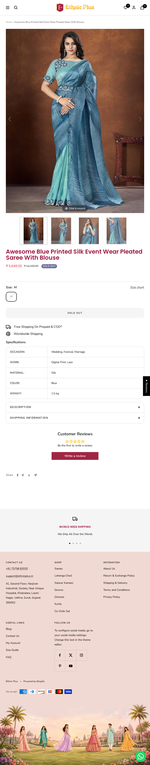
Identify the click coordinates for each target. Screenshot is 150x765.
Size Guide (12, 650)
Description (20, 407)
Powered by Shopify (34, 681)
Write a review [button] (75, 456)
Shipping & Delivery (115, 583)
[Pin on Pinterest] (23, 475)
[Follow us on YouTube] (70, 666)
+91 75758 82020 (17, 568)
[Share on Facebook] (17, 475)
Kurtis (58, 604)
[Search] (16, 7)
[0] (125, 7)
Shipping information (29, 418)
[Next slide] (140, 119)
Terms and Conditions (116, 590)
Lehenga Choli (63, 576)
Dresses (59, 597)
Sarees (58, 568)
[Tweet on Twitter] (29, 475)
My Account (13, 643)
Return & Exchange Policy (119, 576)
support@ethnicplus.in (19, 576)
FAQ (8, 657)
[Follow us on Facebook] (59, 655)
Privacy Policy (111, 597)
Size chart (137, 287)
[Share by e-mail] (35, 475)
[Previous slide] (10, 119)
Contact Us (12, 636)
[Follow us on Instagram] (81, 655)
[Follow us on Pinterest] (59, 666)
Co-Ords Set (62, 611)
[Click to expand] (75, 121)
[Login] (134, 7)
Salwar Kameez (63, 583)
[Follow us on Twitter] (70, 655)
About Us (109, 568)
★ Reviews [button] (146, 386)
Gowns (58, 590)
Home (9, 22)
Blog (9, 629)
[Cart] (142, 7)
